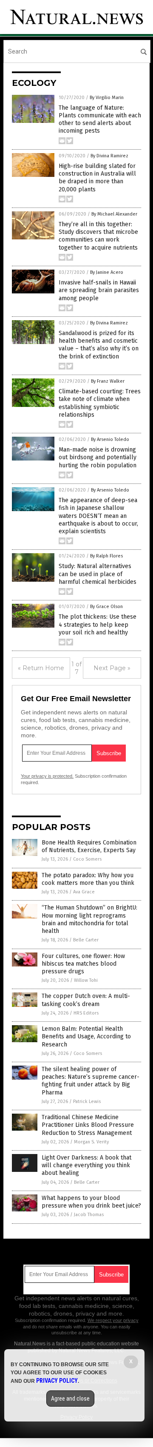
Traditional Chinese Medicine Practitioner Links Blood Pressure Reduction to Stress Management (88, 1125)
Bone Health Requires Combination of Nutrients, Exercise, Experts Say (89, 846)
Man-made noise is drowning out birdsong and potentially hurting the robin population (97, 457)
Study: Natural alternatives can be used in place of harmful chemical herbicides (97, 574)
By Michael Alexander (114, 214)
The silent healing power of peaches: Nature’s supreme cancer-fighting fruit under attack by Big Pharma (90, 1081)
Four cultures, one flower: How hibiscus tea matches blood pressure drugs (83, 963)
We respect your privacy (113, 1320)
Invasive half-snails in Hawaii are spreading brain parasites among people (99, 290)
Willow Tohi (86, 980)
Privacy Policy (57, 1380)
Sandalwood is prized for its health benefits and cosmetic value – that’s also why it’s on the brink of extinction (99, 345)
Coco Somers (87, 859)
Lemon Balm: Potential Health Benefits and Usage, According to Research (86, 1036)
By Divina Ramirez (109, 156)
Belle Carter (86, 940)
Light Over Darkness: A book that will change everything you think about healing (86, 1165)
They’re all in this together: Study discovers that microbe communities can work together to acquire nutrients (98, 236)
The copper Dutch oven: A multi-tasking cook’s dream (86, 999)
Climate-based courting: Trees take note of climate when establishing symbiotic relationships (100, 403)
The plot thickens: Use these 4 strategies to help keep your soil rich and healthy (97, 624)
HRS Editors (86, 1013)
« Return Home (41, 668)
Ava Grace (84, 892)
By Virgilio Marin (107, 97)
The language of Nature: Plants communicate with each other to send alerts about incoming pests (100, 119)
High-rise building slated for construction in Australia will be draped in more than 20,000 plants (97, 177)
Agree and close (70, 1398)
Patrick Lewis (87, 1101)
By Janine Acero (106, 272)
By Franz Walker (108, 381)
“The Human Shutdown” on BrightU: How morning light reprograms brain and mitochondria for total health (89, 919)
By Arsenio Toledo (110, 439)
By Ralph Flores (106, 556)
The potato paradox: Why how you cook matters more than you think (88, 879)
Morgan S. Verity (91, 1142)
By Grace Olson (106, 606)
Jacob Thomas (89, 1214)
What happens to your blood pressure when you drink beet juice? (91, 1201)
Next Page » (112, 668)
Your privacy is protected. (47, 776)
